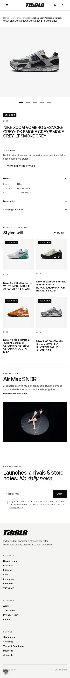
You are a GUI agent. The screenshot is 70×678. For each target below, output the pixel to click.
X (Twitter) (8, 588)
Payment (8, 650)
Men (13, 18)
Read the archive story (15, 393)
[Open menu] (6, 5)
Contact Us (9, 637)
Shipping (8, 641)
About (6, 606)
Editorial (7, 570)
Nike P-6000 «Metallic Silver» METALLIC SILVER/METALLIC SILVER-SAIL (49, 346)
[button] (6, 672)
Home (6, 18)
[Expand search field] (55, 5)
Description (9, 201)
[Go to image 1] (20, 102)
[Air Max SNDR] (35, 422)
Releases (8, 565)
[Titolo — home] (15, 532)
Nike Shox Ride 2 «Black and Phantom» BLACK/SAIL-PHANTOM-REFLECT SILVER (51, 286)
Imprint (7, 619)
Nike (29, 18)
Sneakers (21, 18)
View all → (60, 232)
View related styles (21, 166)
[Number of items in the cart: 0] (63, 5)
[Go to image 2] (27, 102)
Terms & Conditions (13, 646)
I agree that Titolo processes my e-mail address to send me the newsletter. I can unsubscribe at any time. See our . (36, 504)
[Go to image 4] (42, 102)
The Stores (9, 610)
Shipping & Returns (13, 209)
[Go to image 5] (49, 102)
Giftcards (8, 655)
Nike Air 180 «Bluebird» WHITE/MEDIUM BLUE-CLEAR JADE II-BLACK (17, 286)
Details (7, 178)
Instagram (8, 579)
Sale (5, 574)
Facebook (8, 583)
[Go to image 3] (35, 102)
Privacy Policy (16, 507)
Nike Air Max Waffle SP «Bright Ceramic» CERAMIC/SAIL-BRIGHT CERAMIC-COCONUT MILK (17, 345)
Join (60, 493)
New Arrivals (10, 561)
